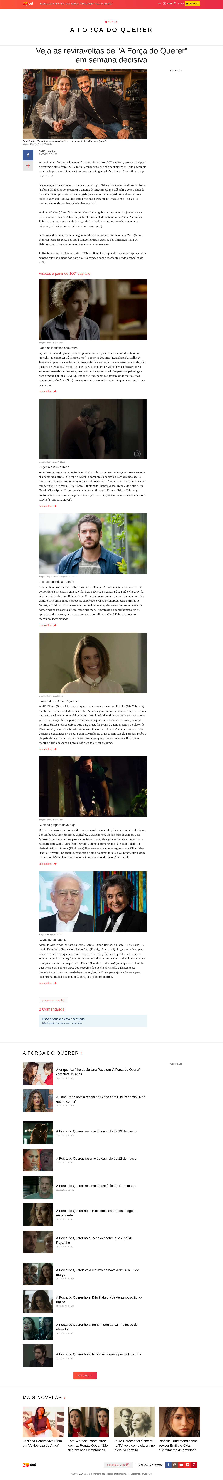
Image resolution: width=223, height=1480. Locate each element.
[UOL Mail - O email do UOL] (167, 4)
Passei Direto (86, 4)
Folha (96, 12)
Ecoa (147, 12)
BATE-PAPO (60, 4)
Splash (114, 12)
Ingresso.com (47, 4)
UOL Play (108, 4)
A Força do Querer (111, 29)
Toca (183, 12)
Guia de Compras (196, 12)
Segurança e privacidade (141, 1474)
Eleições (47, 12)
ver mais (83, 1375)
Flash (38, 12)
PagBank (98, 4)
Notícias (57, 12)
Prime (177, 12)
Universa (124, 12)
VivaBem (134, 12)
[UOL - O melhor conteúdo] (28, 4)
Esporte (105, 12)
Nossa (165, 12)
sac (160, 4)
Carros (77, 12)
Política (68, 12)
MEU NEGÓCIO (72, 4)
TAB (171, 12)
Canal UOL (156, 12)
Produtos (29, 12)
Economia (87, 12)
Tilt (141, 12)
